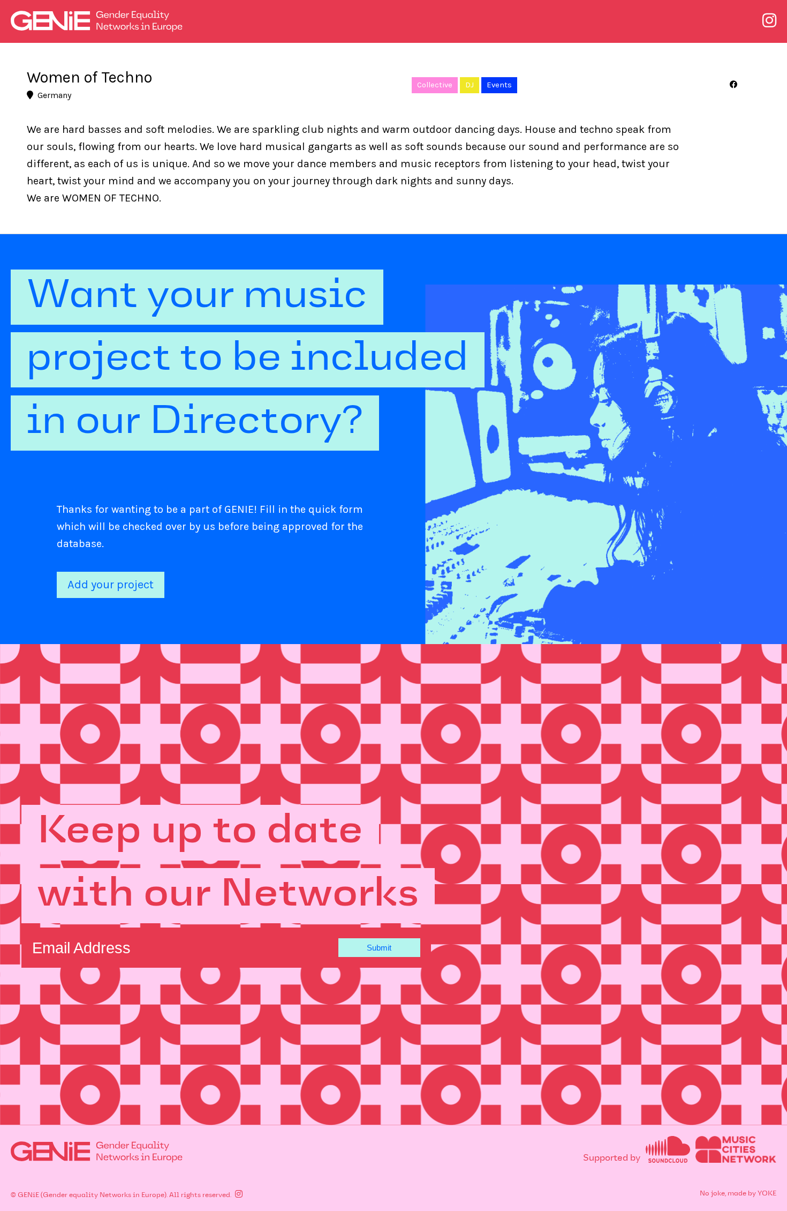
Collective (434, 84)
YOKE (767, 1194)
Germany (54, 95)
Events (499, 84)
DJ (469, 84)
